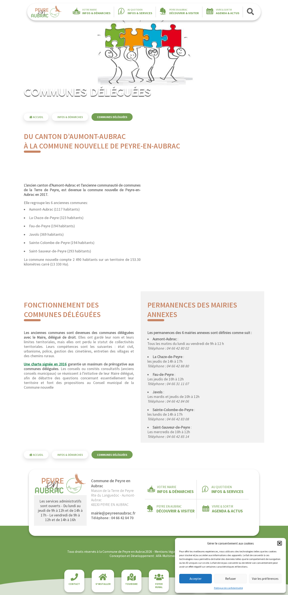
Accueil (37, 117)
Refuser (230, 579)
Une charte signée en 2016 (45, 364)
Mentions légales (167, 551)
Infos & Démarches (70, 117)
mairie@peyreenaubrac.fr (113, 513)
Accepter (196, 579)
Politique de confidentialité (228, 588)
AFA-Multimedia (167, 556)
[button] (279, 543)
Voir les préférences (265, 579)
